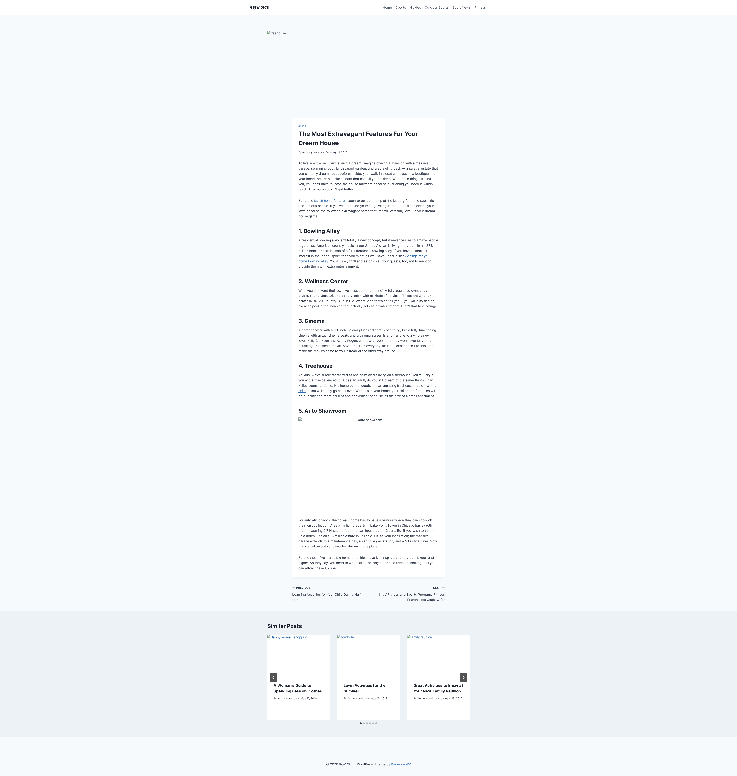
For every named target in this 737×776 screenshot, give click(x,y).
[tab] (361, 723)
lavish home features (330, 201)
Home (387, 7)
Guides (415, 7)
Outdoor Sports (437, 7)
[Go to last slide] (273, 677)
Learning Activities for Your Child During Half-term (327, 594)
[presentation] (298, 655)
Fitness (480, 7)
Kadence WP (401, 764)
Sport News (461, 7)
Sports (401, 7)
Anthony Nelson (312, 152)
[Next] (463, 677)
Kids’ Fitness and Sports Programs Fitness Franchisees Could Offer (412, 594)
